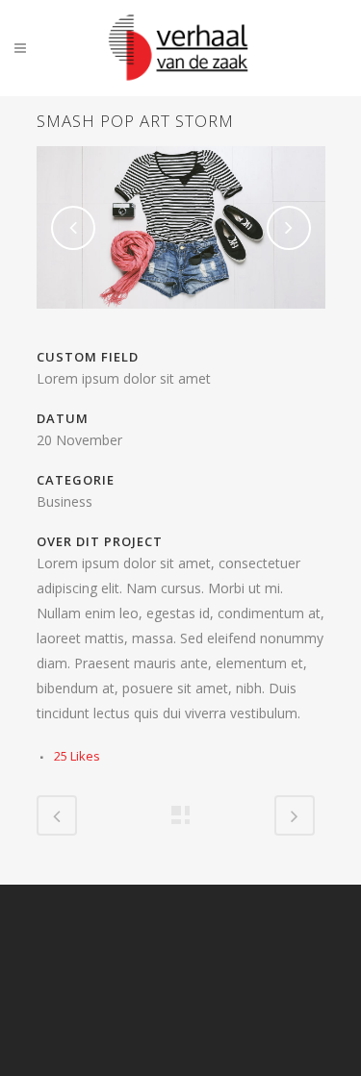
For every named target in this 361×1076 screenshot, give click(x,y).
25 (77, 755)
